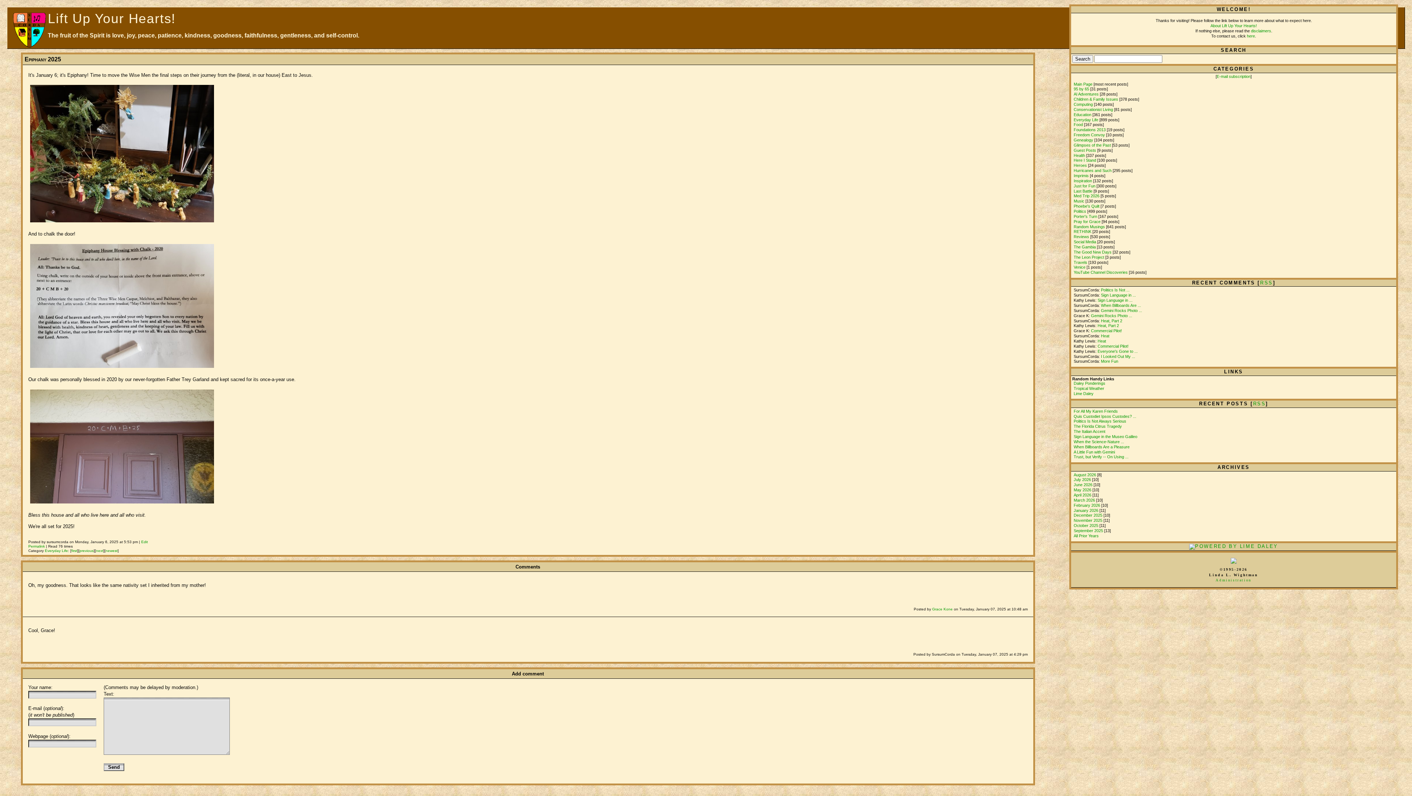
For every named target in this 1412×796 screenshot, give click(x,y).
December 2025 (1088, 515)
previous (86, 551)
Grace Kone (942, 609)
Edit (144, 542)
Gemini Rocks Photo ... (1121, 310)
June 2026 (1084, 485)
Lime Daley (1084, 393)
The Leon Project (1089, 257)
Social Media (1085, 242)
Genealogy (1083, 140)
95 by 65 (1081, 89)
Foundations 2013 (1090, 130)
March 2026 (1085, 500)
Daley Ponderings (1089, 383)
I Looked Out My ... (1118, 356)
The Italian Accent (1089, 431)
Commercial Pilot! (1106, 331)
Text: (109, 694)
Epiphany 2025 (43, 59)
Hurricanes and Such (1093, 170)
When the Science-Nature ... (1099, 442)
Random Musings (1089, 227)
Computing (1083, 104)
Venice (1079, 267)
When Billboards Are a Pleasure (1102, 447)
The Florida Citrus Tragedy (1098, 426)
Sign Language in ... (1118, 295)
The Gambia (1085, 247)
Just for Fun (1084, 186)
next (99, 551)
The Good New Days (1093, 252)
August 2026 (1085, 475)
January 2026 (1086, 510)
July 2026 (1083, 479)
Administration (1233, 580)
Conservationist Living (1093, 109)
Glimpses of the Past (1092, 145)
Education (1082, 114)
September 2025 (1089, 530)
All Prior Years (1086, 536)
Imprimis (1081, 175)
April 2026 (1083, 495)
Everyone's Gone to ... (1118, 351)
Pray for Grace (1087, 221)
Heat (1105, 336)
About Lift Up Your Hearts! (1233, 26)
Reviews (1081, 236)
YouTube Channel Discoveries (1101, 272)
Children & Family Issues (1096, 99)
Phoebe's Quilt (1086, 206)
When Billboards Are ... (1121, 305)
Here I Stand (1085, 160)
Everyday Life (56, 551)
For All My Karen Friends (1096, 411)
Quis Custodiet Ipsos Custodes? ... (1105, 416)
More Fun (1109, 361)
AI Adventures (1086, 94)
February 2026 (1087, 505)
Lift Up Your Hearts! (112, 18)
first (74, 551)
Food (1078, 124)
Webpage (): (49, 736)
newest (112, 551)
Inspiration (1083, 181)
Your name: (40, 687)
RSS (1259, 403)
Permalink (36, 546)
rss (1266, 283)
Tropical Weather (1089, 388)
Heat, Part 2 (1111, 321)
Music (1079, 201)
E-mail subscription (1234, 76)
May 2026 (1083, 490)
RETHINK (1082, 231)
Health (1079, 155)
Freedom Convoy (1089, 135)
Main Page (1083, 84)
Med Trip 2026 (1086, 196)
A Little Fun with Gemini (1094, 452)
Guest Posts (1085, 150)
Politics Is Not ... (1115, 290)
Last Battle (1083, 191)
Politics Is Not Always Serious (1100, 421)
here (1251, 36)
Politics (1080, 211)
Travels (1080, 262)
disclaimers (1261, 31)
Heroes (1080, 165)
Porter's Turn (1085, 216)
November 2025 (1088, 520)
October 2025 (1086, 525)
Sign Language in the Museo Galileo (1105, 436)
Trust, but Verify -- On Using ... (1101, 457)
